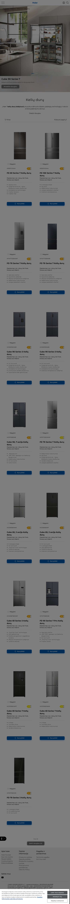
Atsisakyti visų (57, 896)
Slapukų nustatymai (57, 900)
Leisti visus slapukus (57, 892)
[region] (34, 896)
